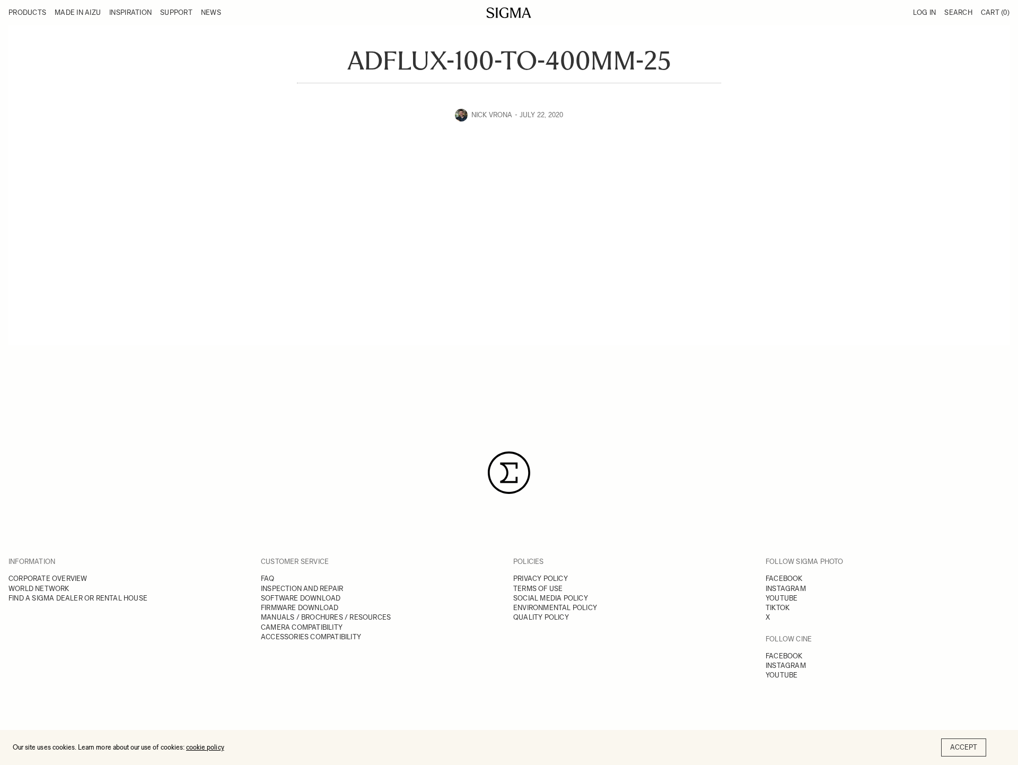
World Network (38, 589)
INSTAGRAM (786, 589)
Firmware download (299, 608)
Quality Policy (541, 617)
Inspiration (130, 12)
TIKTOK (777, 608)
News (211, 12)
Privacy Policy (540, 579)
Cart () (995, 12)
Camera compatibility (302, 627)
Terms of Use (538, 589)
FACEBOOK (784, 579)
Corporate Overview (47, 579)
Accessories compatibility (311, 637)
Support (176, 12)
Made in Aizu (78, 12)
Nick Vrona (492, 115)
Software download (300, 598)
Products (27, 12)
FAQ (268, 579)
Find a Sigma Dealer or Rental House (77, 598)
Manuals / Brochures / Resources (326, 617)
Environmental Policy (555, 608)
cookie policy (205, 747)
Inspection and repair (302, 589)
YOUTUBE (781, 598)
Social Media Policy (550, 598)
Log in (924, 12)
